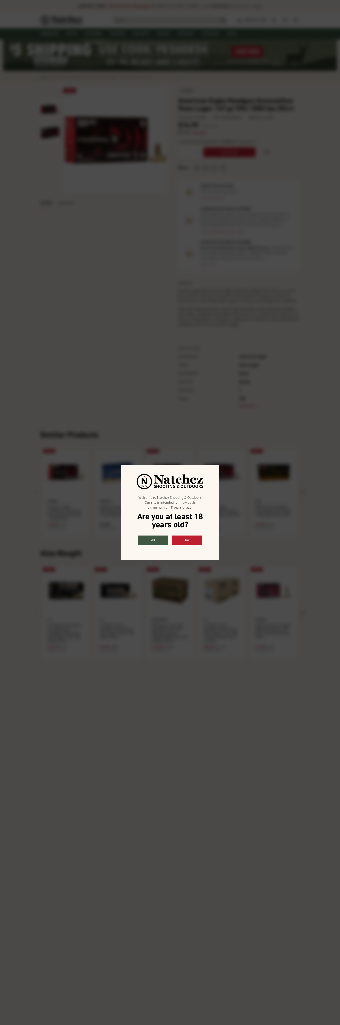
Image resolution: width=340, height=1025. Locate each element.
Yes (153, 540)
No (187, 540)
